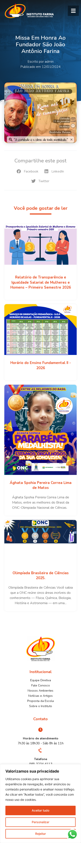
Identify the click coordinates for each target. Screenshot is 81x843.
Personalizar (40, 822)
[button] (73, 11)
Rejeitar (40, 833)
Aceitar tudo (40, 810)
